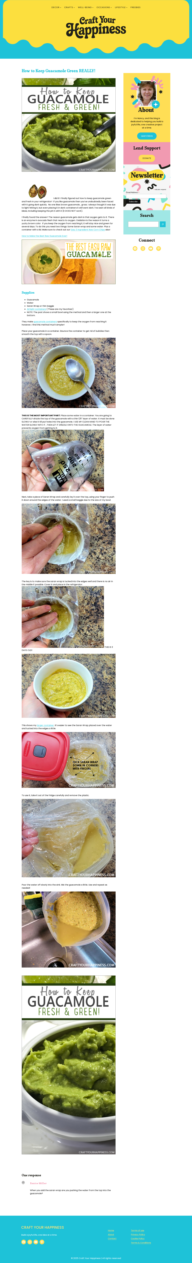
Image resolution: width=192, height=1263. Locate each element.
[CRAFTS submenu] (74, 7)
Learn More (147, 135)
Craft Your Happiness (42, 1227)
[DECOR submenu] (60, 7)
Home (111, 1230)
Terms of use (137, 1230)
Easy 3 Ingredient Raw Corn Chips (88, 229)
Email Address (132, 192)
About (111, 1234)
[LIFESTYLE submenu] (126, 7)
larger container (45, 725)
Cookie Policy (137, 1238)
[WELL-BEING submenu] (93, 7)
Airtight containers (36, 309)
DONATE (146, 158)
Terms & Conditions (141, 1242)
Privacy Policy (138, 1234)
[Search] (163, 224)
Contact (112, 1238)
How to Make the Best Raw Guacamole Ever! (44, 235)
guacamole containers (45, 321)
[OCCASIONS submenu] (111, 7)
